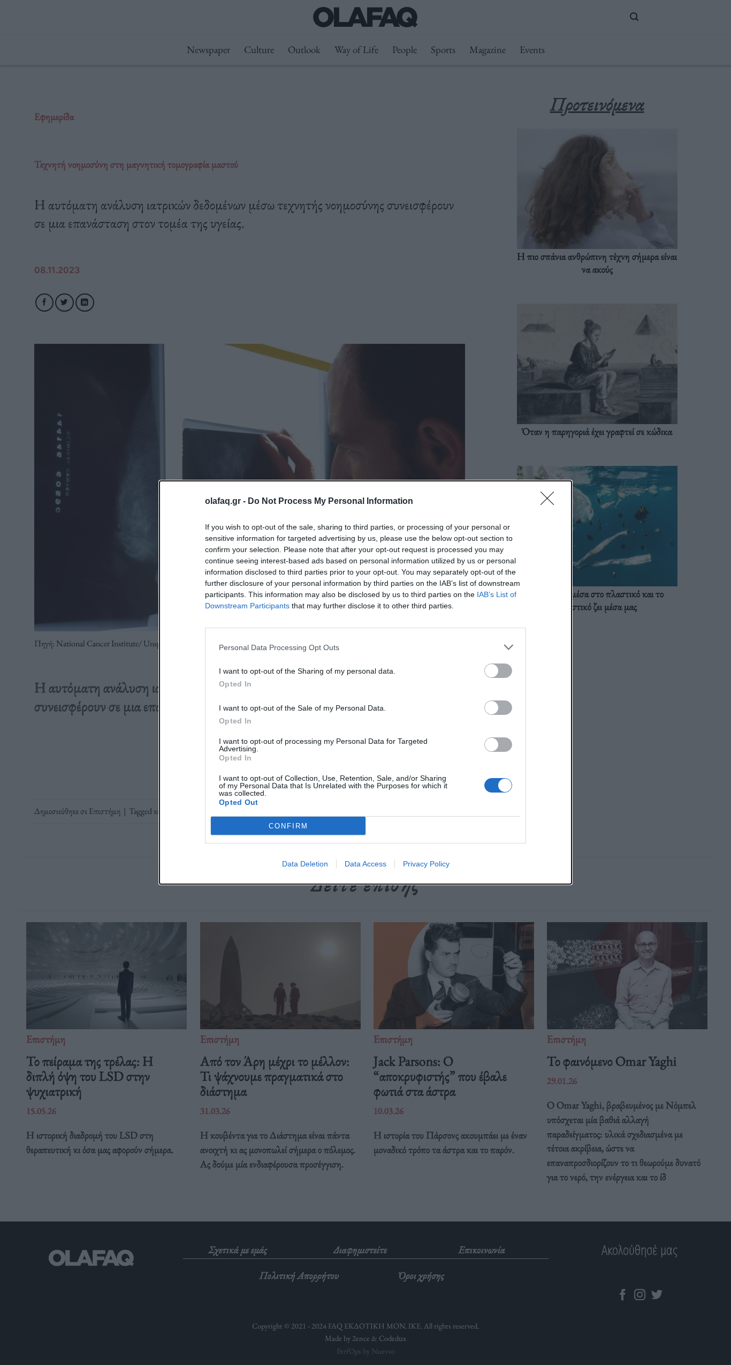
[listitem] (365, 647)
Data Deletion (305, 863)
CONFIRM (288, 826)
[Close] (550, 502)
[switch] (498, 670)
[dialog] (365, 682)
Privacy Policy (426, 863)
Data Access (365, 863)
